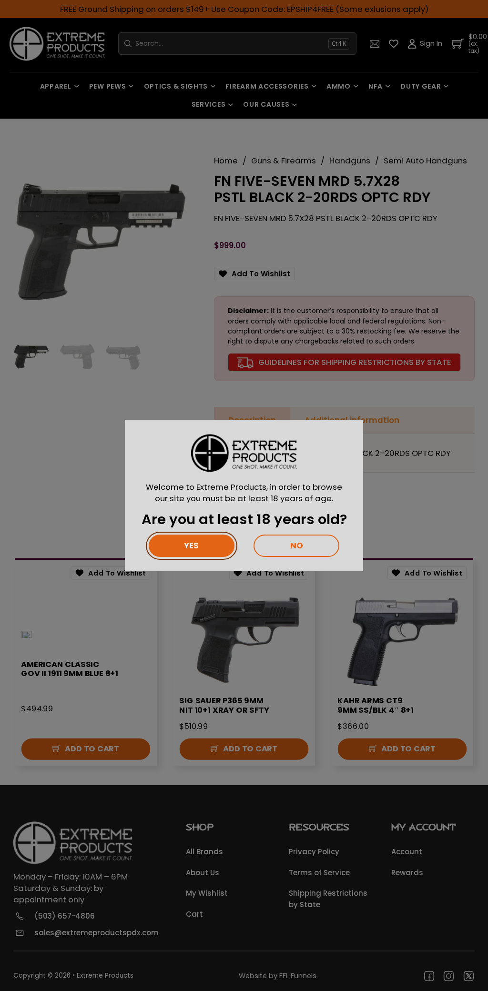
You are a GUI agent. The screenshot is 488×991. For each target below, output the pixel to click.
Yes (191, 545)
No (296, 545)
